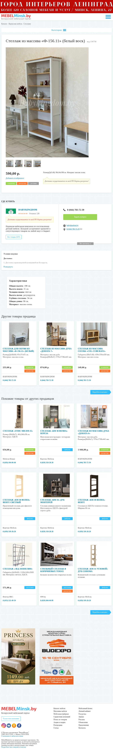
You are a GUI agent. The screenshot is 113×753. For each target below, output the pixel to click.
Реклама (82, 720)
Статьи (56, 728)
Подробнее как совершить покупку (13, 747)
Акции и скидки (59, 722)
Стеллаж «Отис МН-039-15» (18, 431)
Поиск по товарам (60, 720)
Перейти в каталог (99, 392)
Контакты (82, 728)
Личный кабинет (85, 711)
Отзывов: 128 (34, 214)
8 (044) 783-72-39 (75, 210)
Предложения (84, 725)
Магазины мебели (60, 711)
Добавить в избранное (15, 178)
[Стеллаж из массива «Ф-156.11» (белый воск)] (47, 157)
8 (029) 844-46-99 (46, 600)
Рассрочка (82, 714)
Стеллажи (27, 24)
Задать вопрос (80, 217)
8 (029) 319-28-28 (46, 463)
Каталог (4, 24)
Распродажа (58, 725)
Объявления (83, 722)
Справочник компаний (62, 717)
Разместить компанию (11, 719)
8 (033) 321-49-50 (9, 600)
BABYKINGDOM (27, 209)
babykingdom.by (72, 225)
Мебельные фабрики (61, 714)
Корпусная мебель (15, 24)
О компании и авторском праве (12, 736)
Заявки (81, 717)
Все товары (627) (13, 237)
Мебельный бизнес (85, 708)
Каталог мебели (59, 708)
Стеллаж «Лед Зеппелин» (18, 569)
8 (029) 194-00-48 (9, 463)
